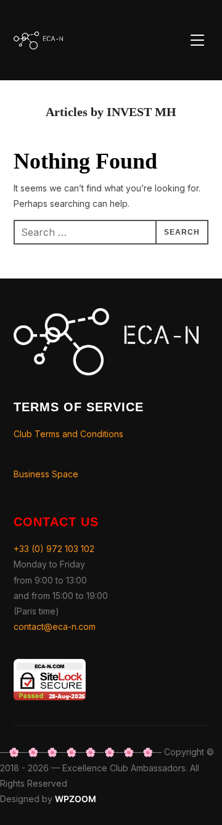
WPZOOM (75, 799)
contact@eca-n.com (55, 626)
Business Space (46, 474)
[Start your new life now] (106, 316)
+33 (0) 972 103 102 (54, 548)
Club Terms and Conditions (68, 434)
